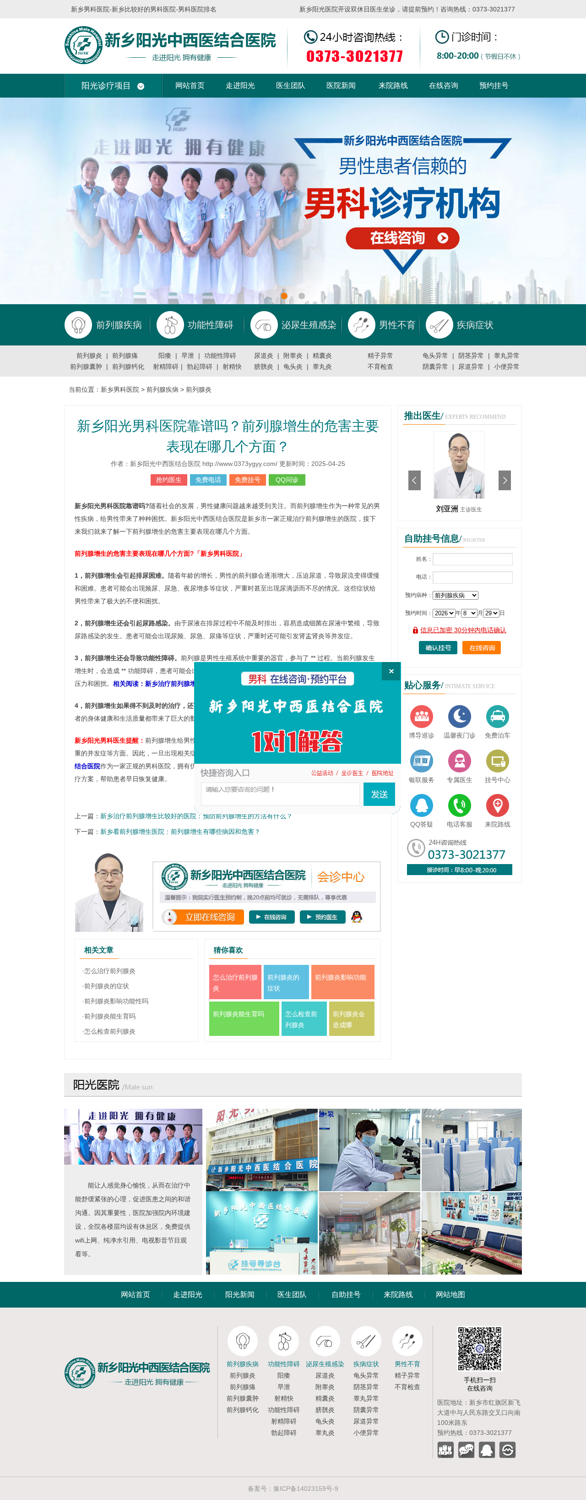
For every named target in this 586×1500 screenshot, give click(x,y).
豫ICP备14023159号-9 (305, 1488)
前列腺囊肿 (86, 366)
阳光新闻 (240, 1294)
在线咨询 (443, 85)
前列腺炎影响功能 (340, 977)
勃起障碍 (199, 366)
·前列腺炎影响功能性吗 (115, 1001)
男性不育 (407, 1364)
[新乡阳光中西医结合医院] (140, 1329)
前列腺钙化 (128, 366)
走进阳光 (240, 85)
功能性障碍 (220, 355)
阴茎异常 (471, 355)
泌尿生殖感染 (325, 1364)
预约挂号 (494, 85)
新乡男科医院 (120, 389)
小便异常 (507, 366)
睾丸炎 (322, 366)
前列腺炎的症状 (283, 983)
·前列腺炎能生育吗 (109, 1016)
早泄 (187, 355)
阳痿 (164, 355)
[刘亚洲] (459, 434)
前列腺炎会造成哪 (349, 1019)
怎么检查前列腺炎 (301, 1019)
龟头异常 (435, 355)
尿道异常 (471, 366)
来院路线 (393, 85)
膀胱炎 (263, 366)
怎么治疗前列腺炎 (235, 983)
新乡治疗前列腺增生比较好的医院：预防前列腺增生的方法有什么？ (196, 816)
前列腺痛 (125, 355)
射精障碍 (166, 366)
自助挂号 (346, 1294)
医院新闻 (341, 85)
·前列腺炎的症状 (105, 986)
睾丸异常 (507, 355)
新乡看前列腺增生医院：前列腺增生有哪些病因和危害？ (180, 831)
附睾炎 (293, 355)
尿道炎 (263, 355)
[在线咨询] (297, 738)
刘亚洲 (448, 509)
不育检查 (380, 366)
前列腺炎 (89, 355)
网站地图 (450, 1294)
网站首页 (190, 85)
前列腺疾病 (162, 389)
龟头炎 (293, 366)
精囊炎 (322, 355)
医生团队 (290, 85)
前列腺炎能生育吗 (238, 1014)
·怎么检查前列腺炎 (109, 1031)
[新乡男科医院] (293, 22)
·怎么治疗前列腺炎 (109, 970)
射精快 (232, 366)
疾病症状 (366, 1364)
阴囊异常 (435, 366)
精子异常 (380, 355)
